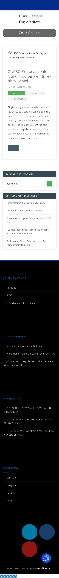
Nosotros (11, 287)
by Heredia (37, 93)
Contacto (11, 477)
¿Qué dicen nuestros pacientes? (22, 303)
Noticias (17, 93)
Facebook (11, 492)
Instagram (11, 485)
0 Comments (20, 99)
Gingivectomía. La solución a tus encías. (27, 202)
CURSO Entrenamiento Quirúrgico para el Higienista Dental (29, 76)
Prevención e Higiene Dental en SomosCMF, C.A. (30, 353)
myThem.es (45, 568)
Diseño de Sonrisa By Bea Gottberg (25, 210)
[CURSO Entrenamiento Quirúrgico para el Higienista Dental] (29, 57)
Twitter (9, 500)
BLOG (9, 295)
